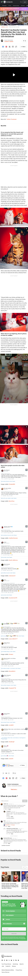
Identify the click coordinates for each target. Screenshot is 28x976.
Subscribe (14, 933)
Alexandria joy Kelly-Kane (12, 828)
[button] (23, 867)
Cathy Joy (6, 803)
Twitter (8, 119)
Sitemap (14, 966)
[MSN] (16, 960)
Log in (25, 1)
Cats (7, 26)
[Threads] (13, 960)
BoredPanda (8, 2)
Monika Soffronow (8, 838)
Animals (3, 26)
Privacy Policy (19, 970)
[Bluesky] (11, 960)
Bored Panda (7, 956)
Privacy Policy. (23, 938)
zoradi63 (11, 725)
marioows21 (12, 575)
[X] (9, 960)
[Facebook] (2, 960)
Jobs (3, 966)
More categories (7, 923)
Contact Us (8, 966)
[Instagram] (4, 960)
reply (9, 809)
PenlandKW (12, 484)
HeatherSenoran (13, 538)
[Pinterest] (6, 960)
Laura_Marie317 (13, 639)
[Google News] (18, 960)
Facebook (13, 119)
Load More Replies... (11, 818)
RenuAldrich (12, 671)
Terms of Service (5, 972)
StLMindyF (11, 741)
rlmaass (11, 654)
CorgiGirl (9, 811)
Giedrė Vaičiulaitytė (8, 40)
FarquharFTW (12, 688)
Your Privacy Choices (6, 964)
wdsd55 (11, 758)
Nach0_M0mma (13, 560)
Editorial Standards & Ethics (8, 970)
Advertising (15, 964)
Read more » (14, 789)
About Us (22, 964)
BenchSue (11, 501)
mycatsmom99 (13, 598)
